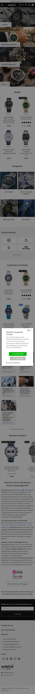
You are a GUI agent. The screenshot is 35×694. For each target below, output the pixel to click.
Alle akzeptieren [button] (17, 354)
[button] (13, 362)
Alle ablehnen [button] (18, 358)
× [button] (30, 330)
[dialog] (17, 347)
